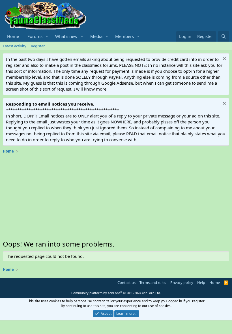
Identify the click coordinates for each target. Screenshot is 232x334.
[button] (47, 36)
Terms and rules (152, 282)
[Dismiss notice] (223, 59)
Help (201, 282)
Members (124, 36)
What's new (66, 36)
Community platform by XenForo (116, 293)
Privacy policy (181, 282)
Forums (34, 36)
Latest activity (14, 45)
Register (38, 45)
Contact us (126, 282)
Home (13, 36)
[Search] (223, 36)
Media (96, 36)
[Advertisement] (116, 198)
